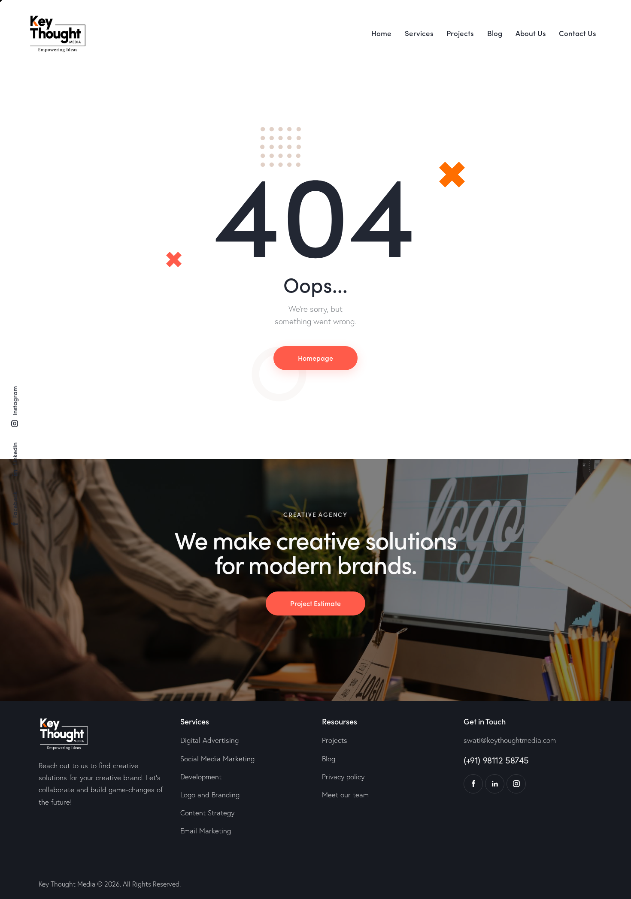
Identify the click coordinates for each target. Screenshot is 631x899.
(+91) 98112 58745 (496, 760)
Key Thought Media (67, 884)
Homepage (315, 357)
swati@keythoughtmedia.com (510, 740)
